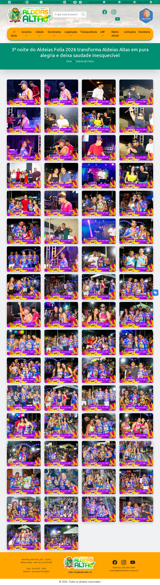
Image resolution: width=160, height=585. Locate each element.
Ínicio (14, 35)
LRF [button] (102, 31)
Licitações (130, 31)
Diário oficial (115, 33)
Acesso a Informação (51, 2)
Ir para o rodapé (144, 2)
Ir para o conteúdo (96, 2)
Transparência (88, 31)
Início (69, 61)
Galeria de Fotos (85, 61)
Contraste (32, 2)
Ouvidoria (144, 31)
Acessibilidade (17, 2)
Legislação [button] (71, 31)
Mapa (68, 2)
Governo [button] (26, 31)
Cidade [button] (39, 31)
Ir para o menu (113, 2)
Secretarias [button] (54, 31)
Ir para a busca (128, 2)
